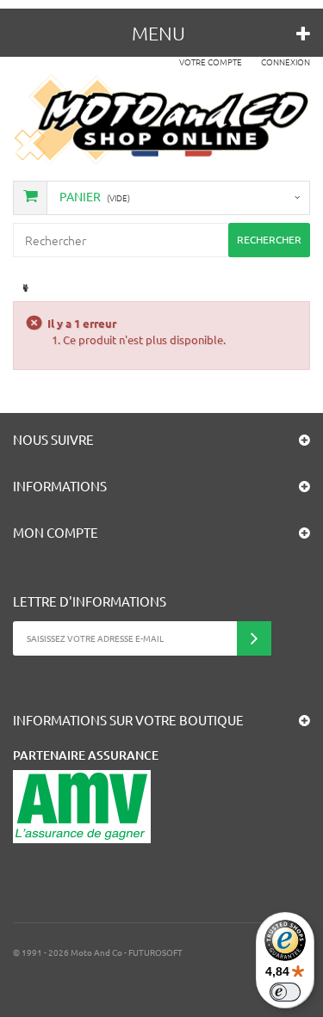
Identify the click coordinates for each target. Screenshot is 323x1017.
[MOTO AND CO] (161, 119)
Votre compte (210, 61)
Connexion (285, 61)
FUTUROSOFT (155, 952)
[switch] (285, 992)
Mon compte (55, 532)
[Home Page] (24, 288)
